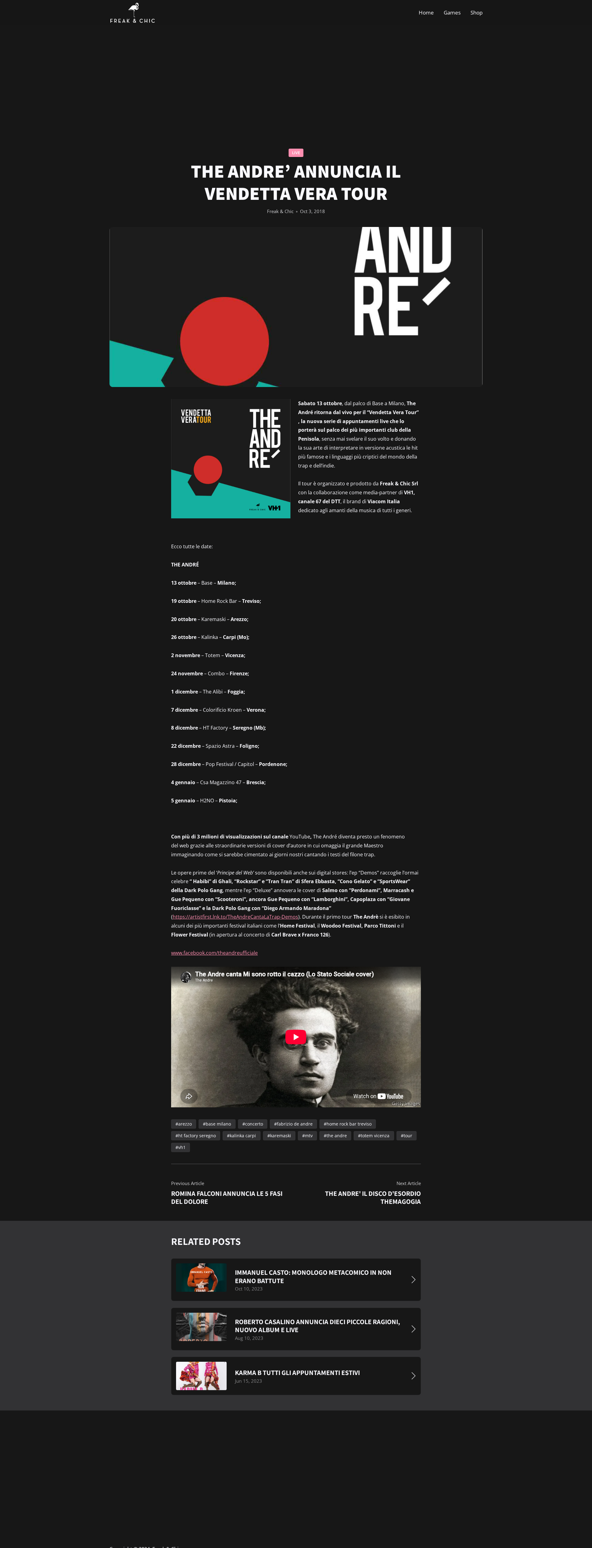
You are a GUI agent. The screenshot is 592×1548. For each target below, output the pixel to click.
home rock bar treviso (349, 1124)
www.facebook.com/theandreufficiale (214, 952)
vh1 (182, 1147)
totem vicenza (375, 1135)
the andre (337, 1135)
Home (426, 12)
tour (408, 1135)
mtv (309, 1135)
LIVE (296, 152)
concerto (254, 1124)
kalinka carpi (243, 1135)
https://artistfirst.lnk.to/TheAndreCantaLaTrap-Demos (235, 917)
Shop (477, 12)
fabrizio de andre (295, 1124)
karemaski (280, 1135)
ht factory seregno (197, 1135)
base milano (218, 1124)
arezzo (185, 1124)
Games (452, 12)
